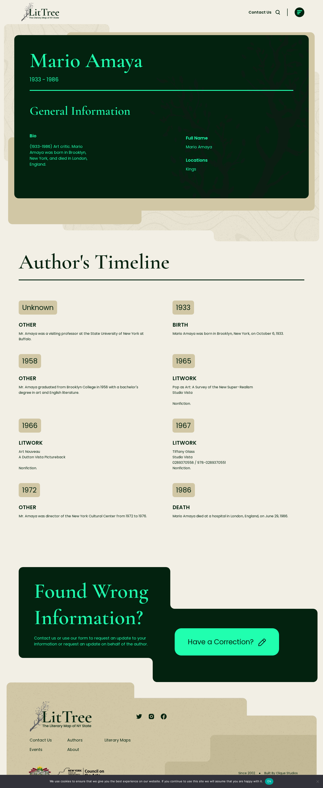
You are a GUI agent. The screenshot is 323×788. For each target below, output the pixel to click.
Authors (75, 740)
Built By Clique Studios (281, 773)
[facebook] (163, 717)
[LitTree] (39, 12)
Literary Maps (118, 740)
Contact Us (260, 12)
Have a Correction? (221, 642)
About (73, 749)
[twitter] (139, 717)
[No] (317, 781)
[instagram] (151, 717)
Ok (269, 781)
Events (36, 749)
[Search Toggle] (277, 12)
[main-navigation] (299, 12)
